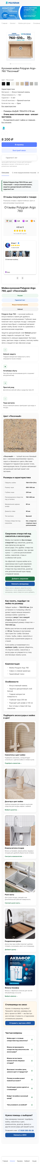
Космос (8, 84)
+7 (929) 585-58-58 (26, 1130)
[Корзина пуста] (37, 3)
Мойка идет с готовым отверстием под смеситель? (17, 1039)
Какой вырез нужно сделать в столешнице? (18, 1088)
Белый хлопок (13, 84)
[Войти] (33, 3)
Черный (3, 84)
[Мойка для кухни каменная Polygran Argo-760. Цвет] (21, 46)
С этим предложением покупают (24, 173)
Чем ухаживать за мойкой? (17, 1105)
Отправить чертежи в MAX (20, 1023)
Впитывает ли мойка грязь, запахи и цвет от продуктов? (17, 1071)
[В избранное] (29, 74)
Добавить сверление (20, 579)
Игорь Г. (14, 243)
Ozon (8, 272)
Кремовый (17, 84)
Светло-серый (36, 84)
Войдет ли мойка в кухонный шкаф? (17, 1097)
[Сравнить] (33, 74)
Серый (31, 84)
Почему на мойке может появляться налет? (16, 1079)
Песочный (27, 84)
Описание (5, 173)
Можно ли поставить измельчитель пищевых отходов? (16, 1060)
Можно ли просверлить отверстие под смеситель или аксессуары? (18, 1049)
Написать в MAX (20, 1135)
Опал (22, 84)
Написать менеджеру (20, 584)
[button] (17, 278)
